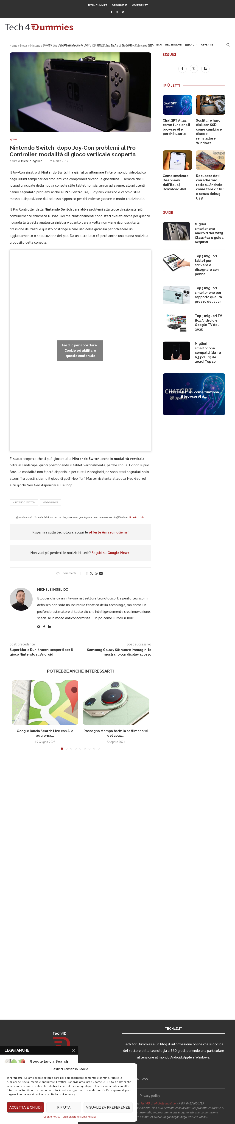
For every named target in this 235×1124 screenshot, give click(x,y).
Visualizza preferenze (108, 1107)
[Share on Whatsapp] (96, 573)
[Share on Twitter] (91, 573)
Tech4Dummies (97, 5)
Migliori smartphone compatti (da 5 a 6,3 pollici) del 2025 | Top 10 (208, 352)
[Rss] (123, 11)
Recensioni (173, 44)
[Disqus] (80, 821)
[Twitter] (117, 11)
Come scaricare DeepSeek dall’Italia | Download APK (176, 182)
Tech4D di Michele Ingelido (158, 1103)
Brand (189, 44)
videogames (50, 502)
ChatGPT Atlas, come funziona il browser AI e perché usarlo (176, 127)
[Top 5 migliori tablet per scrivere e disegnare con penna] (176, 263)
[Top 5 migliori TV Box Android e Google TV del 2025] (176, 323)
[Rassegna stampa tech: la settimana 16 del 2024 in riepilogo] (116, 702)
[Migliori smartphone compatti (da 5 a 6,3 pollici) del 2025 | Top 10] (176, 351)
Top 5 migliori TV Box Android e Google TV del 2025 (208, 322)
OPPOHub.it (120, 5)
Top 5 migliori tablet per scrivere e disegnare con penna (207, 265)
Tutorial (127, 44)
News (48, 44)
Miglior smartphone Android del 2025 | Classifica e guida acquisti (209, 233)
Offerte (207, 44)
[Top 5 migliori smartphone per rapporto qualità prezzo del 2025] (176, 295)
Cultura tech (151, 44)
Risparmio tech (105, 44)
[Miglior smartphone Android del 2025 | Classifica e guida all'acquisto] (176, 231)
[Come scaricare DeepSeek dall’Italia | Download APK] (177, 160)
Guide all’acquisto (73, 44)
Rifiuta (63, 1107)
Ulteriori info (137, 517)
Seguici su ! (111, 552)
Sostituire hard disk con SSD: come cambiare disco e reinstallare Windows (209, 132)
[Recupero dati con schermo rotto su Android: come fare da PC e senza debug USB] (210, 160)
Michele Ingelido (31, 161)
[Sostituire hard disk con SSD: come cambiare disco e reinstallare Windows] (210, 105)
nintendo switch (24, 502)
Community (140, 5)
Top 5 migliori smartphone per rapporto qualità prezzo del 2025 (208, 294)
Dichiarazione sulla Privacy (79, 1116)
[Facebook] (111, 11)
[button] (18, 718)
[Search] (228, 45)
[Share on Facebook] (87, 573)
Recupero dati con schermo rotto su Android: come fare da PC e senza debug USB (210, 187)
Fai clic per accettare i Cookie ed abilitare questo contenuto (80, 350)
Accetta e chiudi (25, 1107)
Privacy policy (150, 1095)
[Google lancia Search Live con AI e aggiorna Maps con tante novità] (45, 702)
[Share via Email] (101, 573)
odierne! (109, 532)
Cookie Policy (51, 1116)
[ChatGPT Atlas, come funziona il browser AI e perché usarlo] (177, 105)
